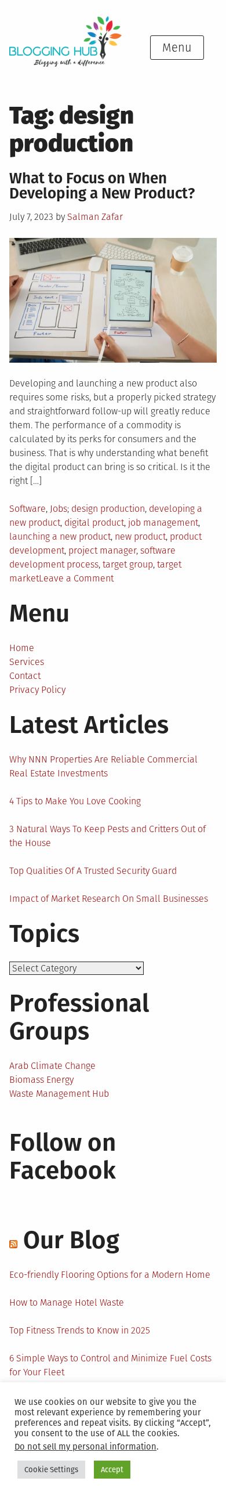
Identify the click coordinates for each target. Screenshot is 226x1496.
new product (140, 536)
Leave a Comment (76, 578)
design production (108, 508)
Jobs (58, 508)
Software (27, 508)
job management (163, 522)
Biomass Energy (41, 1079)
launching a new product (60, 536)
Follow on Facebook (62, 1156)
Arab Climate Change (52, 1065)
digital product (94, 522)
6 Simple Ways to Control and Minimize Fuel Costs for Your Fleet (110, 1365)
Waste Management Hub (59, 1093)
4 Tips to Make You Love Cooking (75, 801)
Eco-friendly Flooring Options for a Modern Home (109, 1274)
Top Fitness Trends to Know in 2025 (79, 1330)
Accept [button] (112, 1469)
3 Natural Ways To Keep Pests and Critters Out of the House (107, 835)
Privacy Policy (37, 689)
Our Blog (71, 1240)
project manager (102, 550)
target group (128, 564)
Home (21, 647)
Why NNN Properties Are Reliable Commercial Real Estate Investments (103, 766)
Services (26, 661)
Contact (25, 675)
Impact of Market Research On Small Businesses (108, 898)
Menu (177, 48)
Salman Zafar (95, 216)
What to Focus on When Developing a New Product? (103, 186)
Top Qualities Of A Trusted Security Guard (93, 870)
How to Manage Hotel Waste (66, 1302)
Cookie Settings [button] (51, 1469)
